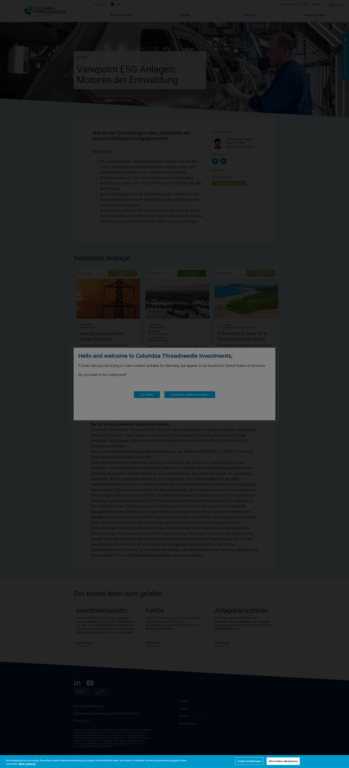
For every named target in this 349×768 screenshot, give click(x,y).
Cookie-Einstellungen (249, 761)
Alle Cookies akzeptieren (283, 761)
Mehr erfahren (27, 764)
